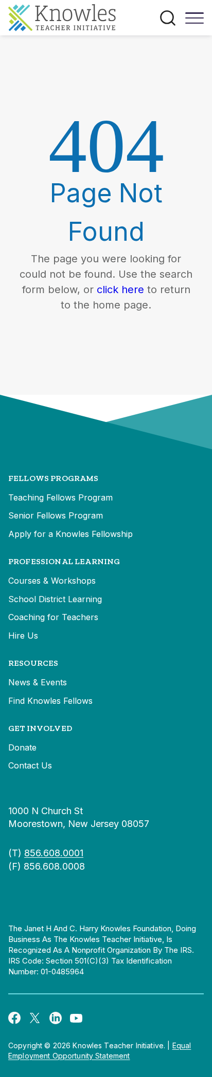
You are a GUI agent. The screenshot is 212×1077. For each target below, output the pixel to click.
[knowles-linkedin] (55, 1017)
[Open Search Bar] (167, 18)
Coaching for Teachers (53, 617)
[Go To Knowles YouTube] (76, 1017)
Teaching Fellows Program (60, 497)
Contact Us (30, 765)
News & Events (37, 682)
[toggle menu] (194, 21)
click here (120, 289)
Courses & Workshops (52, 580)
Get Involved (40, 728)
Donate (22, 747)
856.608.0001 (53, 853)
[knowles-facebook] (14, 1017)
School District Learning (55, 599)
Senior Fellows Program (55, 515)
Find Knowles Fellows (50, 701)
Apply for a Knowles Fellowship (70, 534)
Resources (33, 663)
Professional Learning (64, 561)
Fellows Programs (53, 478)
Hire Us (23, 635)
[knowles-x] (35, 1017)
